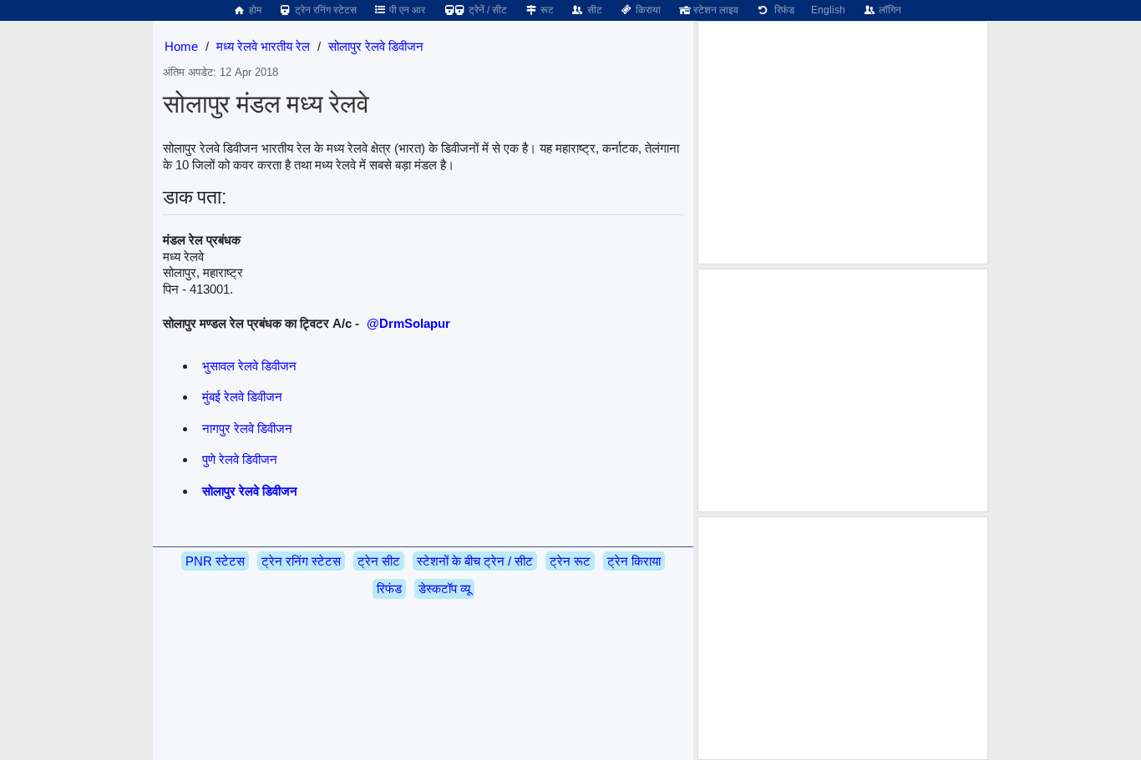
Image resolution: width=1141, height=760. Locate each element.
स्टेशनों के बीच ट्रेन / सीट (475, 561)
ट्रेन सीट (379, 561)
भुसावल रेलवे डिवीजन (249, 366)
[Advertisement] (842, 142)
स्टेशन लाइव (714, 10)
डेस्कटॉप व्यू (444, 588)
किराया (647, 10)
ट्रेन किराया (634, 561)
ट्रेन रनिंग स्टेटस (324, 10)
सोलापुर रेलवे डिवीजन (375, 46)
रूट (546, 10)
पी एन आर (406, 10)
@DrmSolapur (408, 323)
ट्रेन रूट (570, 561)
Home (181, 46)
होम (253, 10)
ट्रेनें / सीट (486, 10)
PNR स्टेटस (215, 561)
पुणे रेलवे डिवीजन (239, 459)
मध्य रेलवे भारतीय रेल (263, 46)
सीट (593, 10)
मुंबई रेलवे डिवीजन (242, 397)
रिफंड (781, 10)
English (828, 10)
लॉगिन (888, 10)
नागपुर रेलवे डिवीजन (247, 428)
